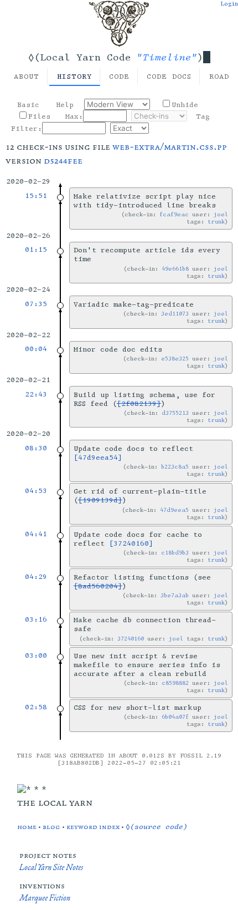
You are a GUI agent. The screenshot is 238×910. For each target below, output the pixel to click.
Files (39, 116)
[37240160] (131, 543)
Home (27, 826)
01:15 (36, 249)
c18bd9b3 (175, 552)
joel (221, 214)
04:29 (36, 576)
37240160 (130, 638)
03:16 (36, 619)
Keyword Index (93, 826)
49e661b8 (175, 268)
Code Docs (169, 76)
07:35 (36, 303)
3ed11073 (175, 313)
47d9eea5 (174, 510)
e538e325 (175, 358)
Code (119, 76)
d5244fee (63, 160)
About (26, 76)
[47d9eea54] (98, 457)
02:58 (36, 707)
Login (229, 3)
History (74, 76)
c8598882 (175, 683)
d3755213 (175, 412)
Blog (51, 826)
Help (65, 104)
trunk (216, 221)
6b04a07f (175, 716)
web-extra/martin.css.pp (169, 146)
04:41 (36, 534)
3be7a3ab (175, 595)
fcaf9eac (174, 214)
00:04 (36, 348)
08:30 (36, 448)
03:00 (36, 655)
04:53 (36, 490)
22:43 (36, 394)
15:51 (36, 195)
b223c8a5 (175, 466)
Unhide (185, 104)
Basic (28, 104)
